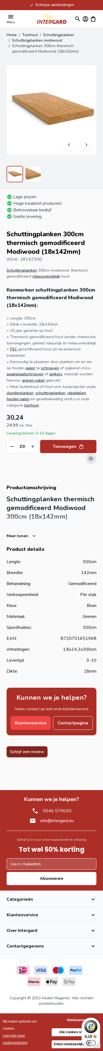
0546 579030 (57, 811)
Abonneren (51, 879)
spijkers (55, 374)
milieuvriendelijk (46, 276)
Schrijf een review (27, 752)
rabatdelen (76, 393)
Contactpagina (73, 723)
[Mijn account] (85, 19)
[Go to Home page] (51, 19)
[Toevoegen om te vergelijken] (90, 458)
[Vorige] (69, 144)
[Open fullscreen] (51, 110)
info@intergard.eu (57, 821)
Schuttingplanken (58, 35)
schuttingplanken (50, 393)
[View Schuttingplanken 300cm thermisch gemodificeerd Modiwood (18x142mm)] (15, 174)
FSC (13, 349)
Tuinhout (30, 35)
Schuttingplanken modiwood (37, 40)
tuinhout (31, 405)
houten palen (18, 399)
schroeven (50, 368)
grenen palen (33, 380)
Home (12, 35)
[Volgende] (86, 144)
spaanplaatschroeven (25, 374)
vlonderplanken (20, 393)
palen (30, 368)
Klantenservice (30, 723)
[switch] (91, 1043)
